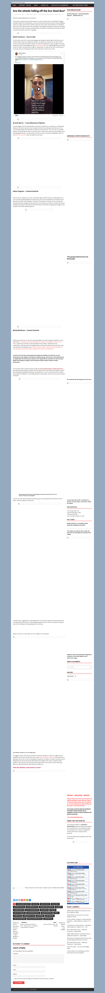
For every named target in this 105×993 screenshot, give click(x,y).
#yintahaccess (48, 918)
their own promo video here (46, 757)
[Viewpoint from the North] (18, 2)
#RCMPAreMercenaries (33, 912)
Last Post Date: (71, 516)
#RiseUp (56, 912)
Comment (15, 953)
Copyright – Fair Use (25, 5)
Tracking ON (82, 903)
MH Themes (33, 989)
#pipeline (52, 910)
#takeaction (17, 915)
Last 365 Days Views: (72, 512)
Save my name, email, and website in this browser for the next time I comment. (34, 978)
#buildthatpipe (45, 904)
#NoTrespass (44, 910)
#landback (59, 907)
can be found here (41, 45)
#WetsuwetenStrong (19, 918)
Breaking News (42, 14)
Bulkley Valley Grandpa (31, 14)
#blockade (35, 904)
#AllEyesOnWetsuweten (23, 904)
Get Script (73, 903)
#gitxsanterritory (32, 907)
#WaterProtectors (29, 915)
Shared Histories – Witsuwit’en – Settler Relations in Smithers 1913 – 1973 (79, 921)
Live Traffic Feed (78, 867)
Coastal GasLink (57, 14)
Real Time (77, 903)
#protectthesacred (19, 912)
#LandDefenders (18, 910)
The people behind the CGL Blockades (77, 258)
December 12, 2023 (19, 14)
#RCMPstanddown (47, 912)
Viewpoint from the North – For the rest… (78, 895)
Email (14, 969)
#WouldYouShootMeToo (35, 918)
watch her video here (20, 135)
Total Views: (70, 514)
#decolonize (55, 904)
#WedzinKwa (40, 915)
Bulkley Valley (49, 14)
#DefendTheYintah (19, 907)
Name (14, 965)
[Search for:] (79, 667)
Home (14, 5)
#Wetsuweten (49, 915)
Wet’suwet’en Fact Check (80, 5)
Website (15, 974)
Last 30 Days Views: (72, 511)
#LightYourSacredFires (32, 910)
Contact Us (44, 5)
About (36, 5)
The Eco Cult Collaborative (59, 5)
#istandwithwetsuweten (46, 907)
